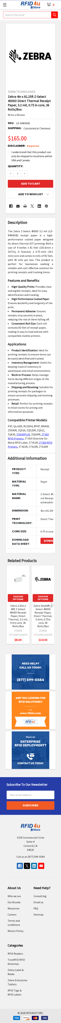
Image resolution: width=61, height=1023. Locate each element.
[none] (30, 56)
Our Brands (14, 902)
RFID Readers (15, 953)
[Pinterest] (46, 206)
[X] (32, 206)
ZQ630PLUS (23, 434)
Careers (12, 914)
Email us (38, 902)
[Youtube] (41, 866)
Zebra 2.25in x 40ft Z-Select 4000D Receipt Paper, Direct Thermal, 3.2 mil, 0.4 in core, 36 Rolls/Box (18, 616)
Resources (13, 908)
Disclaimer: (23, 146)
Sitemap (38, 914)
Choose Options (18, 598)
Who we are (14, 896)
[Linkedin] (39, 206)
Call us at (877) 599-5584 (30, 856)
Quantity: (15, 166)
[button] (30, 194)
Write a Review (16, 115)
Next (52, 605)
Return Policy (15, 931)
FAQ (36, 908)
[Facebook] (11, 206)
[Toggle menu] (4, 4)
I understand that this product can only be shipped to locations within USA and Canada (31, 156)
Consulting (40, 896)
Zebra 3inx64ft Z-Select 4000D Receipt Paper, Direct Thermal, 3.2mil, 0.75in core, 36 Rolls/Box (43, 616)
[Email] (18, 206)
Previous (9, 605)
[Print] (25, 206)
